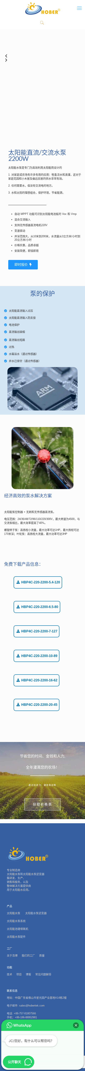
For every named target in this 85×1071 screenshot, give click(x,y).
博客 (28, 974)
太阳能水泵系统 (16, 921)
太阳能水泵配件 (16, 936)
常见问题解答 (43, 974)
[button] (76, 1025)
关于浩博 (12, 955)
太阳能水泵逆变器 (36, 913)
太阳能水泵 (14, 913)
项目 (19, 974)
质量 (42, 955)
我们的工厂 (28, 955)
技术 (9, 974)
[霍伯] (42, 8)
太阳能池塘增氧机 (17, 928)
